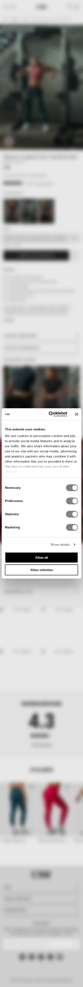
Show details (60, 544)
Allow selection (41, 570)
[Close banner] (76, 414)
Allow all (41, 557)
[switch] (72, 501)
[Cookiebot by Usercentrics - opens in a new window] (50, 414)
